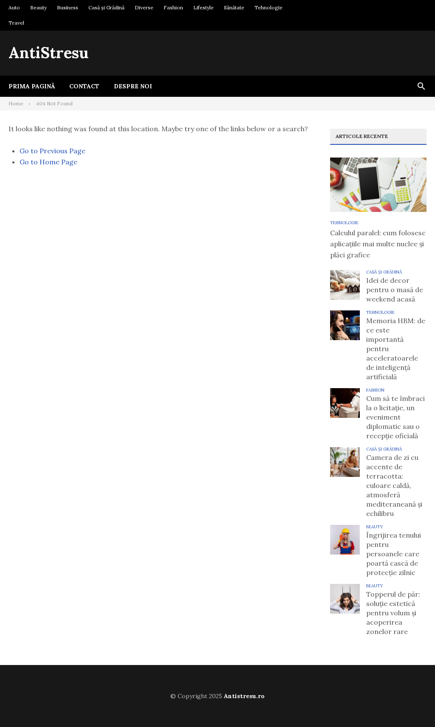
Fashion (173, 7)
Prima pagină (31, 86)
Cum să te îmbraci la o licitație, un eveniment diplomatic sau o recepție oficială (395, 417)
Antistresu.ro (244, 696)
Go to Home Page (48, 162)
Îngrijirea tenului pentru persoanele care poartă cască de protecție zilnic (393, 554)
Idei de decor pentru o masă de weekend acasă (394, 289)
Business (67, 7)
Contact (84, 86)
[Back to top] (411, 703)
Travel (16, 23)
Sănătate (234, 7)
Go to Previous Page (52, 151)
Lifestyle (203, 7)
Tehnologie (268, 7)
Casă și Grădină (106, 7)
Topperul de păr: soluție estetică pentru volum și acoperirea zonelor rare (393, 613)
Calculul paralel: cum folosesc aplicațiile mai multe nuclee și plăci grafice (378, 243)
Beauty (38, 7)
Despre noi (133, 86)
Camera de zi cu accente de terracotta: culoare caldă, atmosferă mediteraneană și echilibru (394, 485)
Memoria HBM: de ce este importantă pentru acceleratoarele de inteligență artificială (395, 348)
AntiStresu (48, 52)
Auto (14, 7)
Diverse (144, 7)
